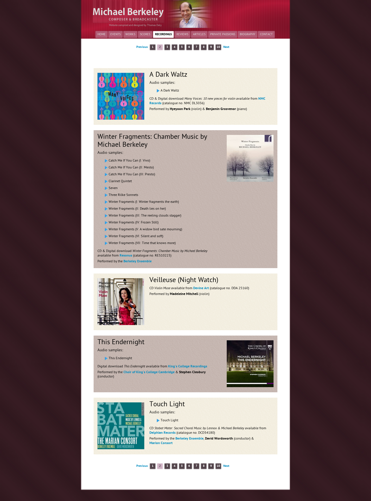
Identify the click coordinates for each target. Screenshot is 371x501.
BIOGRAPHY (247, 34)
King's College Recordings (187, 366)
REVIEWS (182, 34)
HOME (101, 34)
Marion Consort (161, 443)
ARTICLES (199, 34)
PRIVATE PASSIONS (222, 34)
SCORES (145, 34)
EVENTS (115, 34)
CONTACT (266, 34)
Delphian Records (162, 433)
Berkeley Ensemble (137, 261)
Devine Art (201, 288)
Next (226, 47)
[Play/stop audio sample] (158, 90)
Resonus (126, 256)
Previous (142, 47)
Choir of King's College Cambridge (149, 372)
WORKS (130, 34)
